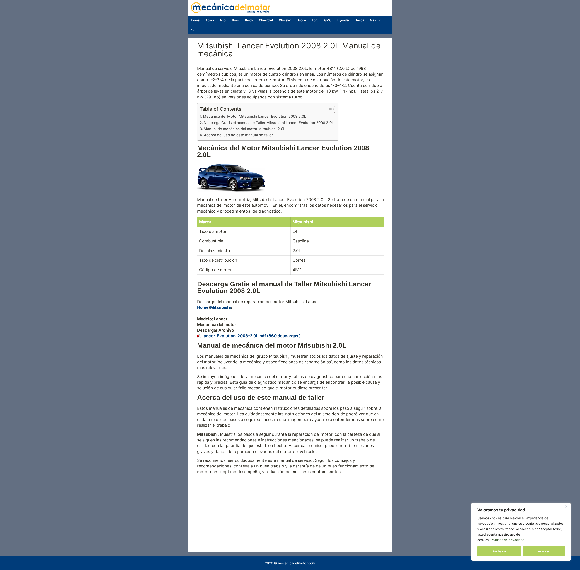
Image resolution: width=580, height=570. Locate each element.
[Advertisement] (290, 508)
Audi (223, 20)
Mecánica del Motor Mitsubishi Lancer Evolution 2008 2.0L (254, 116)
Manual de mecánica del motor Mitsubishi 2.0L (244, 129)
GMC (327, 20)
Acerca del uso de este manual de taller (238, 135)
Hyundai (343, 20)
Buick (249, 20)
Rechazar (499, 551)
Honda (359, 20)
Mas (373, 20)
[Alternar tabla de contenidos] (329, 109)
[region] (521, 532)
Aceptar (544, 551)
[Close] (566, 506)
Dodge (301, 20)
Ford (315, 20)
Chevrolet (266, 20)
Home (195, 20)
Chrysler (285, 20)
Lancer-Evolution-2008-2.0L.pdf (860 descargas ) (251, 335)
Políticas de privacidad (507, 540)
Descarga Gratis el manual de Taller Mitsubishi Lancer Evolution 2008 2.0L (269, 122)
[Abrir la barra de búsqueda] (192, 29)
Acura (209, 20)
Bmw (235, 20)
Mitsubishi (220, 307)
